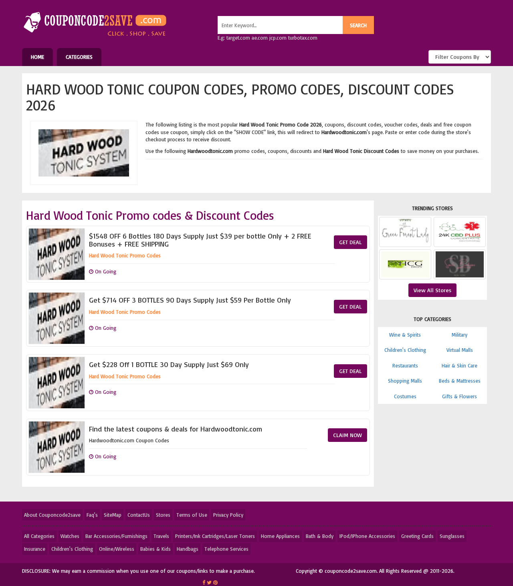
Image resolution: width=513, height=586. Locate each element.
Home (37, 57)
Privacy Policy (228, 515)
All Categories (39, 536)
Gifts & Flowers (459, 396)
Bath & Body (319, 536)
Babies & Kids (155, 549)
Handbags (187, 549)
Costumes (405, 396)
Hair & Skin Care (459, 365)
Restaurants (405, 365)
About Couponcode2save (52, 515)
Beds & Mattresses (460, 380)
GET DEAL (350, 242)
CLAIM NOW (347, 434)
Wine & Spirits (405, 334)
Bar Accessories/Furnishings (116, 536)
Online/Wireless (116, 549)
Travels (161, 536)
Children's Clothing (405, 350)
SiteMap (112, 515)
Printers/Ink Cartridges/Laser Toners (215, 536)
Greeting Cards (417, 536)
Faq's (92, 515)
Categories (79, 57)
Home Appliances (280, 536)
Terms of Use (191, 515)
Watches (70, 536)
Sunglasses (452, 536)
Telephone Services (226, 549)
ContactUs (138, 515)
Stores (163, 515)
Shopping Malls (405, 380)
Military (459, 334)
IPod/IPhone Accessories (367, 536)
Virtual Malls (459, 350)
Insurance (34, 549)
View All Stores (432, 290)
